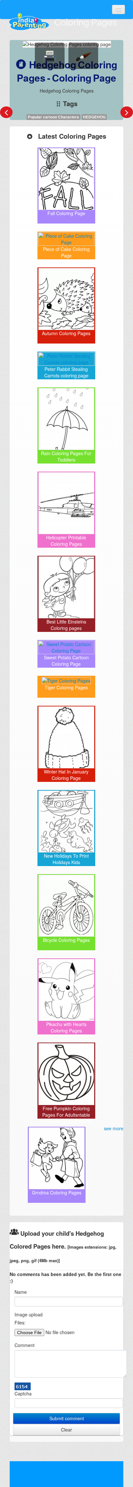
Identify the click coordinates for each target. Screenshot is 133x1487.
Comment (25, 1345)
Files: (20, 1322)
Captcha (23, 1393)
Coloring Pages (86, 22)
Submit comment (66, 1418)
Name (21, 1292)
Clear (66, 1429)
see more (113, 1128)
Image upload (29, 1314)
